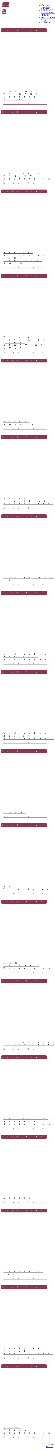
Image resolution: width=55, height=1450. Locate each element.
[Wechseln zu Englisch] (45, 5)
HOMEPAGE (47, 10)
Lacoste (20, 1198)
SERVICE (45, 15)
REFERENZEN (48, 13)
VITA (43, 20)
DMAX (14, 812)
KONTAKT (46, 22)
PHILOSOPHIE (48, 17)
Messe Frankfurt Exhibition (28, 501)
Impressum (50, 1444)
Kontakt (49, 1446)
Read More (24, 30)
